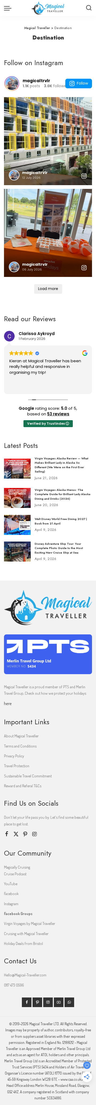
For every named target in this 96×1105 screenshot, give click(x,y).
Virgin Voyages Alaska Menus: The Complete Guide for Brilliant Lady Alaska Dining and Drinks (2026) (62, 494)
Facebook (11, 893)
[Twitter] (16, 834)
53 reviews (58, 414)
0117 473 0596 (14, 985)
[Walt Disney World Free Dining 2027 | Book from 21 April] (17, 525)
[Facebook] (6, 834)
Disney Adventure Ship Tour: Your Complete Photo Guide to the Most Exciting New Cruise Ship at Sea (59, 548)
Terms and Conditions (20, 746)
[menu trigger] (9, 8)
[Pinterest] (25, 834)
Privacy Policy (14, 755)
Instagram (11, 903)
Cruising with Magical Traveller (26, 933)
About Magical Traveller (21, 735)
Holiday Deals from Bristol (23, 943)
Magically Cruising (17, 867)
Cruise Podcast (15, 873)
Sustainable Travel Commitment (28, 775)
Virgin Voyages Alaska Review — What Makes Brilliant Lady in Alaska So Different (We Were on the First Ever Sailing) (61, 465)
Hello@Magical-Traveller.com (25, 974)
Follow (82, 83)
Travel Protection (16, 765)
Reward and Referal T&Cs (22, 785)
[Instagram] (34, 834)
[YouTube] (58, 1002)
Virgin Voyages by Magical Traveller (29, 923)
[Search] (89, 8)
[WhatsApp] (69, 1002)
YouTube (10, 883)
